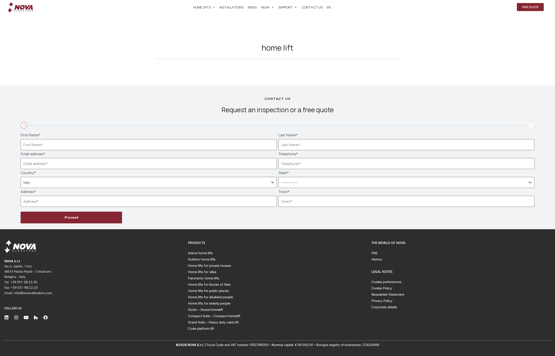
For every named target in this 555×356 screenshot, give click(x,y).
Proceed (71, 217)
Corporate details (384, 307)
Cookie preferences (386, 282)
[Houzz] (36, 317)
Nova (265, 7)
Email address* (33, 154)
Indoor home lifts (200, 253)
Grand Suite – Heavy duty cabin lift (213, 322)
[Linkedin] (6, 317)
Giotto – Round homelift (205, 310)
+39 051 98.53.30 (23, 282)
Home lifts (202, 7)
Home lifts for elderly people (209, 303)
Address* (28, 192)
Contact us (312, 7)
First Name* (31, 135)
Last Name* (288, 135)
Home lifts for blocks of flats (209, 284)
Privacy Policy (381, 301)
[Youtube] (26, 317)
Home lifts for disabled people (210, 297)
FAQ (374, 253)
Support (285, 7)
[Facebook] (45, 317)
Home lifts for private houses (209, 266)
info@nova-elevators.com (33, 293)
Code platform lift (201, 328)
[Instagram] (16, 317)
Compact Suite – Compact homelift (214, 316)
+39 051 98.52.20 (24, 287)
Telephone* (288, 154)
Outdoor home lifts (201, 259)
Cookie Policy (381, 288)
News (252, 7)
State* (283, 173)
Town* (284, 192)
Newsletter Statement (387, 294)
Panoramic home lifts (203, 278)
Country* (28, 173)
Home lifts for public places (208, 291)
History (376, 259)
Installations (231, 7)
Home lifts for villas (202, 272)
